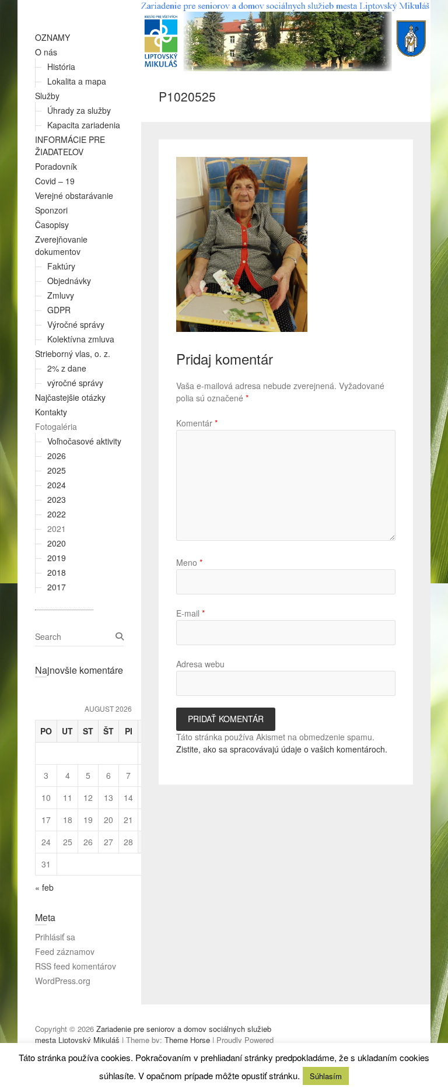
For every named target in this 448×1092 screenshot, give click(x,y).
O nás (46, 52)
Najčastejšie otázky (70, 397)
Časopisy (52, 224)
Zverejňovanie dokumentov (61, 245)
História (61, 66)
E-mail (190, 613)
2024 (56, 485)
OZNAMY (52, 37)
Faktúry (61, 266)
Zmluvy (60, 295)
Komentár (197, 423)
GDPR (59, 310)
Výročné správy (75, 324)
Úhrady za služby (79, 110)
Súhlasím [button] (326, 1076)
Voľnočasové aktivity (84, 441)
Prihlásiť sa (55, 937)
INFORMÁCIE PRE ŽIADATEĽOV (70, 146)
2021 (56, 528)
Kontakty (51, 412)
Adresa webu (200, 664)
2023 (56, 499)
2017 (56, 587)
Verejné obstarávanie (74, 195)
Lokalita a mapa (76, 81)
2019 (56, 558)
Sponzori (51, 210)
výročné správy (75, 382)
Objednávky (69, 280)
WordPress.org (62, 980)
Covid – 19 (55, 181)
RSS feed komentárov (75, 966)
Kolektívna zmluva (80, 339)
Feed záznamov (64, 951)
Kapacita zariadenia (83, 125)
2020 (56, 543)
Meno (189, 562)
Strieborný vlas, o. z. (72, 353)
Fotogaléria (56, 426)
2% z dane (66, 368)
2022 (56, 514)
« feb (44, 887)
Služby (47, 96)
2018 (56, 572)
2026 (56, 455)
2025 (56, 470)
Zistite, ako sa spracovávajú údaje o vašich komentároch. (281, 749)
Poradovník (56, 166)
